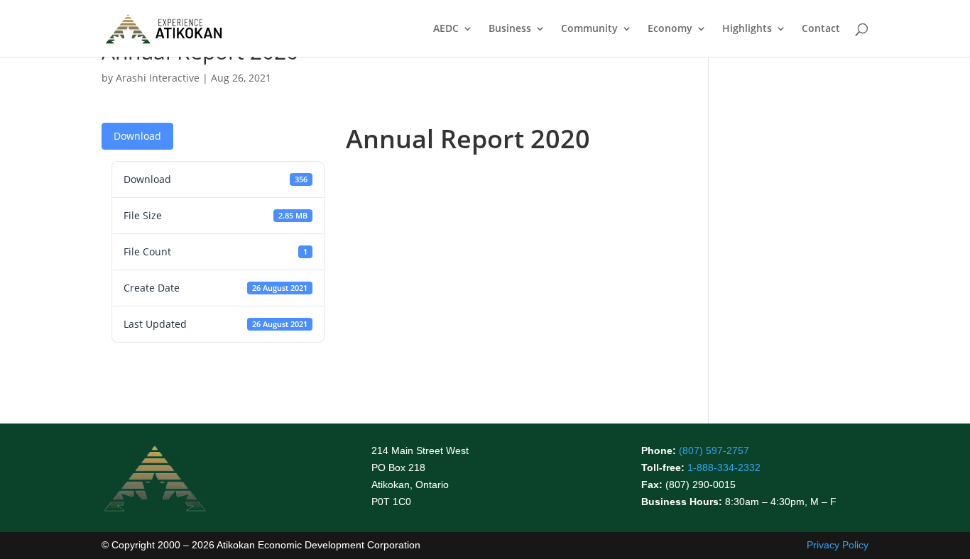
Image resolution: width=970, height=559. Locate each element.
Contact (821, 29)
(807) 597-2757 (714, 450)
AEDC (446, 29)
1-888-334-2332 (724, 467)
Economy (670, 29)
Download (137, 136)
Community (589, 29)
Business (510, 29)
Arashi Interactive (158, 77)
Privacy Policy (837, 544)
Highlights (747, 29)
